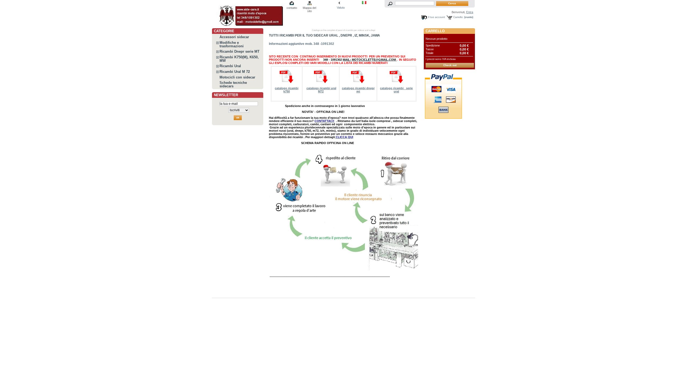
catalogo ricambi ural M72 (321, 90)
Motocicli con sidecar (237, 77)
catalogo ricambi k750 (286, 90)
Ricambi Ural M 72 (235, 72)
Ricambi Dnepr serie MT (240, 51)
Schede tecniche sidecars (233, 84)
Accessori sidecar (234, 37)
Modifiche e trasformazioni (232, 44)
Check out (449, 65)
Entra (469, 12)
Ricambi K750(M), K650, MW (239, 59)
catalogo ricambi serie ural (396, 90)
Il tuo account (436, 17)
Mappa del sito (309, 8)
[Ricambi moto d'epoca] (247, 14)
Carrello (435, 31)
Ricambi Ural (230, 66)
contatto (292, 7)
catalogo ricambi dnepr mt (358, 90)
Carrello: (458, 17)
